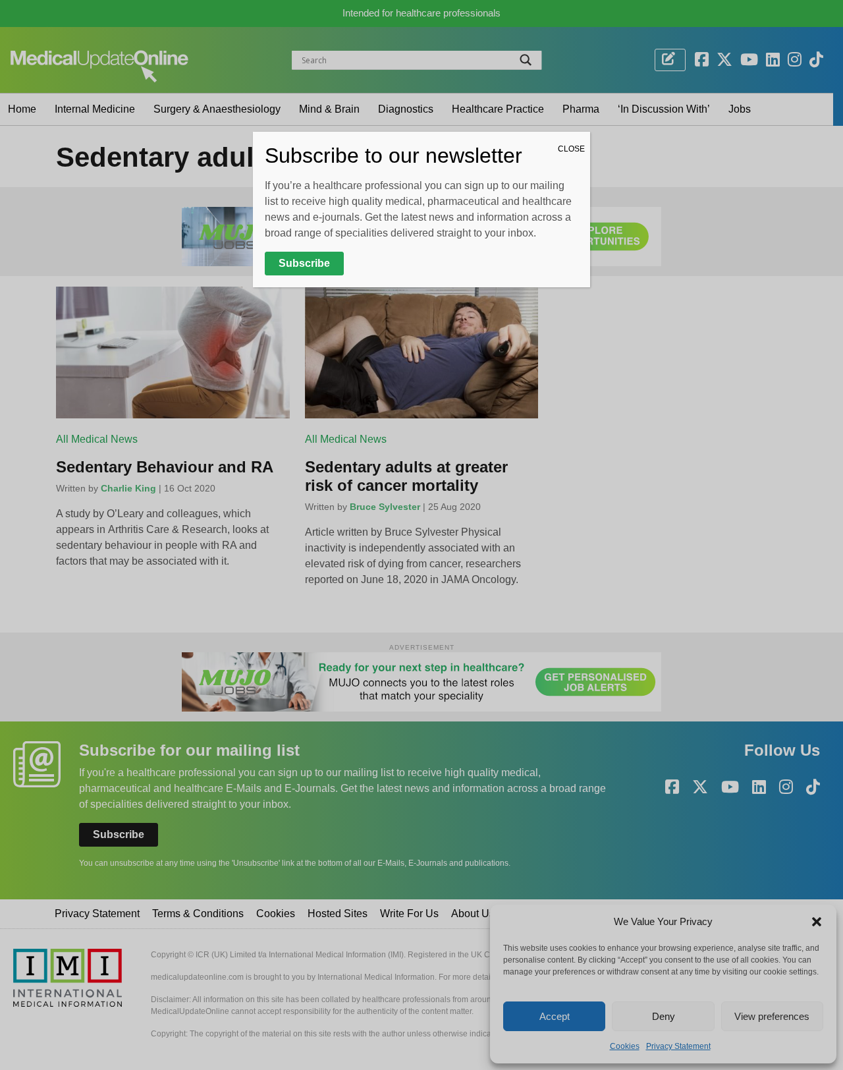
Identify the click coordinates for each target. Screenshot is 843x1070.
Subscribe (304, 263)
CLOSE (571, 149)
